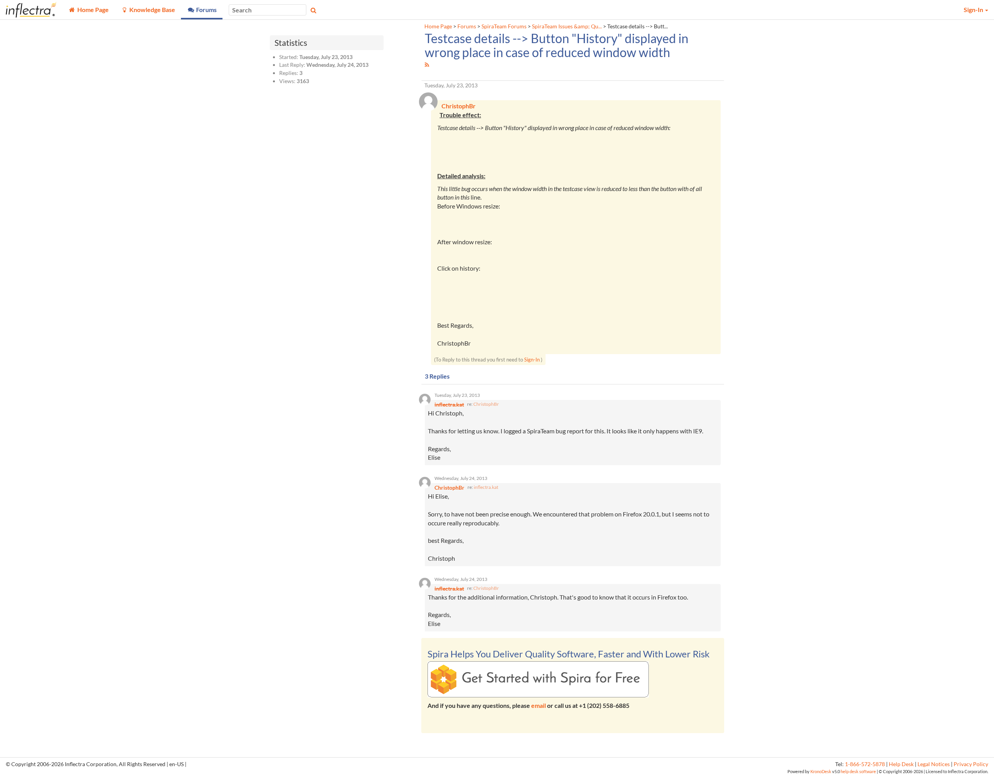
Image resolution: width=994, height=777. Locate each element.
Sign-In (532, 359)
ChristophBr (486, 404)
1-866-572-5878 (865, 764)
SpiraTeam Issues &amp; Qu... (567, 26)
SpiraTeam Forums (504, 26)
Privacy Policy (971, 764)
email (538, 705)
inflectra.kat (486, 487)
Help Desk (901, 764)
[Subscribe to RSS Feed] (427, 64)
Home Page (438, 26)
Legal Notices (934, 764)
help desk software (858, 771)
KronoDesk (820, 771)
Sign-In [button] (974, 9)
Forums (466, 26)
